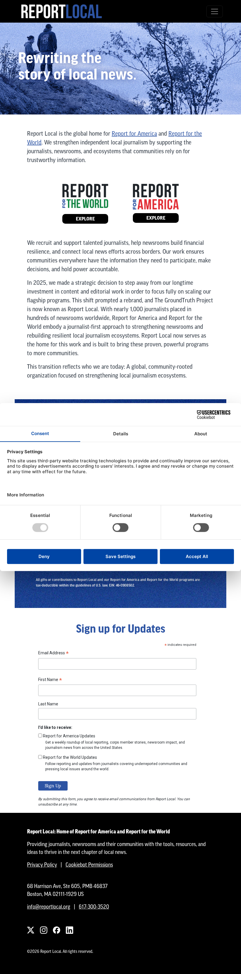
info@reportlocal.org (48, 907)
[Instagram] (43, 930)
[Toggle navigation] (214, 11)
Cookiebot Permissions (89, 865)
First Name (50, 680)
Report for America (134, 133)
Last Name (48, 704)
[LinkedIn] (69, 930)
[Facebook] (56, 930)
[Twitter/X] (30, 930)
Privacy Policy (42, 865)
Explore (85, 218)
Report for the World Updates (70, 757)
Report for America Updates (69, 736)
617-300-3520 (94, 907)
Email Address (53, 653)
